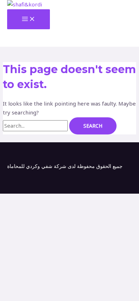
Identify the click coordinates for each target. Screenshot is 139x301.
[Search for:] (36, 125)
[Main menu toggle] (28, 19)
